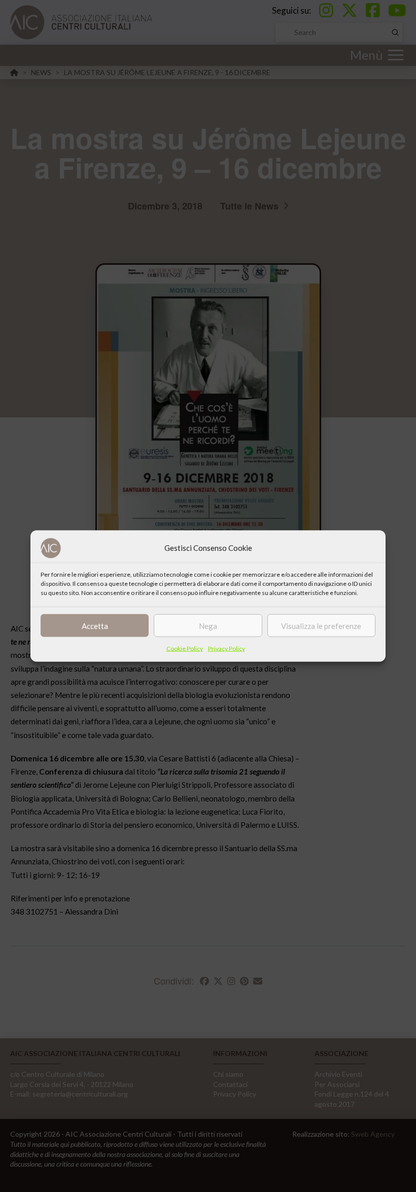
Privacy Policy (226, 648)
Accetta (95, 625)
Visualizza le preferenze (321, 625)
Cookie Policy (184, 648)
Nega (208, 625)
